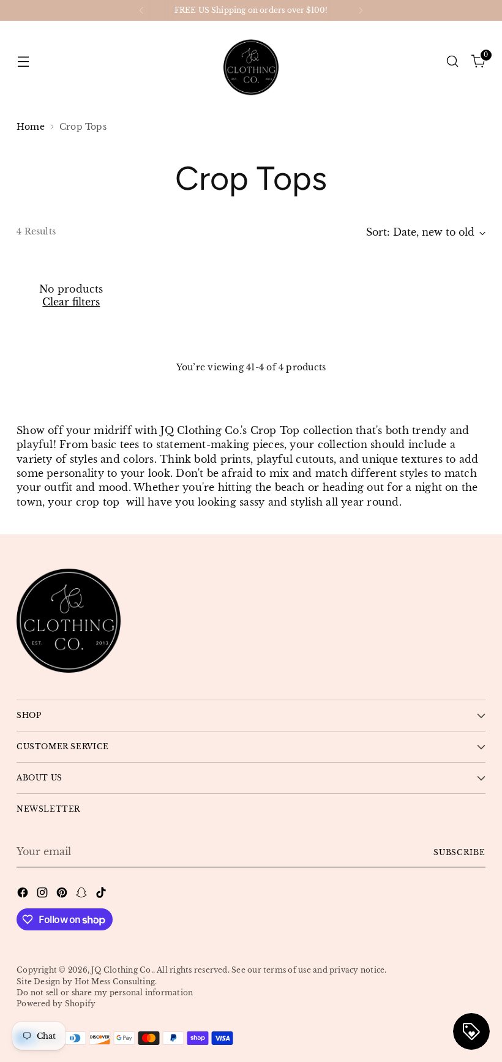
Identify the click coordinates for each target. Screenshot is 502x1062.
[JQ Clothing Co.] (251, 61)
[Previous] (141, 10)
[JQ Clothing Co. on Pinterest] (63, 894)
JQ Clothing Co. (122, 969)
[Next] (360, 10)
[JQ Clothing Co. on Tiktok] (102, 894)
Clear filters (71, 302)
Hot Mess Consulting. (116, 981)
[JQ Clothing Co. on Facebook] (24, 894)
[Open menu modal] (23, 60)
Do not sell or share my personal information (105, 992)
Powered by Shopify (56, 1003)
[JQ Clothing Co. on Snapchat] (82, 894)
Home (31, 127)
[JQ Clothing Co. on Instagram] (43, 894)
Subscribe (459, 852)
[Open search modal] (452, 60)
